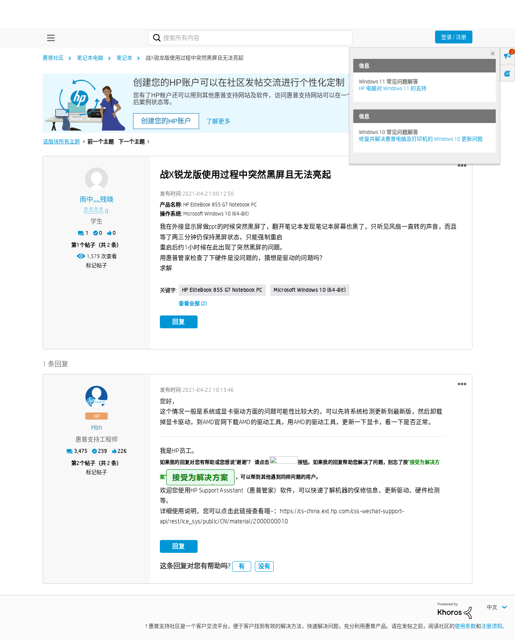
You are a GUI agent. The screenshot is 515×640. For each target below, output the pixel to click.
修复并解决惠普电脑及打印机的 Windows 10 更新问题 (421, 138)
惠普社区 (53, 57)
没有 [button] (264, 566)
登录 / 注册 (453, 37)
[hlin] (96, 397)
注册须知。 (494, 626)
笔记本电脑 (90, 57)
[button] (462, 166)
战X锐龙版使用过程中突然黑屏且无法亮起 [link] (195, 57)
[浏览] (49, 37)
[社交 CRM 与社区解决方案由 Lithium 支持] (455, 610)
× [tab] (493, 53)
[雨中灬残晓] (96, 179)
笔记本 (124, 57)
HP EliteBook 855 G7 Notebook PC (222, 289)
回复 (178, 322)
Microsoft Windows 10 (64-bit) (310, 289)
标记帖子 (96, 265)
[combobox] (250, 37)
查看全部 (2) (193, 303)
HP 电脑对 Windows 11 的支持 (392, 88)
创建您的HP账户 (166, 121)
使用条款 (465, 626)
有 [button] (242, 566)
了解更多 (218, 121)
